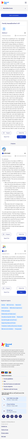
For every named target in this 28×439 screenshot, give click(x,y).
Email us (10, 410)
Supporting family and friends (8, 322)
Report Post (6, 136)
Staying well (20, 316)
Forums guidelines (8, 378)
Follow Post (21, 132)
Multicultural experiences (16, 307)
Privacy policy (4, 433)
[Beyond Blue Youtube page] (8, 417)
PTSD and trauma (6, 310)
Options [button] (26, 8)
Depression (18, 304)
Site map (3, 436)
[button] (3, 132)
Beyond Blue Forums (5, 2)
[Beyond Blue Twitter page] (16, 417)
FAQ (5, 381)
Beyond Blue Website (7, 344)
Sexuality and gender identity (8, 316)
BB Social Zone (10, 304)
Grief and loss (5, 307)
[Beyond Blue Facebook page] (4, 417)
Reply (21, 136)
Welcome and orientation (7, 328)
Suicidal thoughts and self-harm (9, 319)
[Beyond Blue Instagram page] (12, 417)
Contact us (4, 426)
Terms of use (4, 429)
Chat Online (11, 404)
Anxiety (3, 304)
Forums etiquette (8, 386)
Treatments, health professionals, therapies (12, 325)
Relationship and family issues (9, 313)
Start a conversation (14, 15)
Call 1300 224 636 (12, 398)
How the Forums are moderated (12, 384)
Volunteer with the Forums (10, 389)
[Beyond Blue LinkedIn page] (20, 417)
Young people (18, 328)
